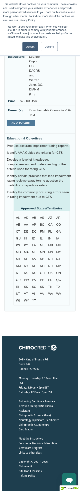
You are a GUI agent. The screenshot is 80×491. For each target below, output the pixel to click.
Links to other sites (30, 452)
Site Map (24, 471)
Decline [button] (49, 46)
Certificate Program (30, 448)
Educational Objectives (24, 138)
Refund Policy (27, 475)
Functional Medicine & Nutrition (38, 443)
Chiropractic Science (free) (35, 415)
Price (12, 101)
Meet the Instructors (31, 438)
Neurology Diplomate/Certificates (39, 420)
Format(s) (15, 110)
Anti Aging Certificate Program (37, 401)
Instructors (16, 56)
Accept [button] (30, 46)
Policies (37, 471)
